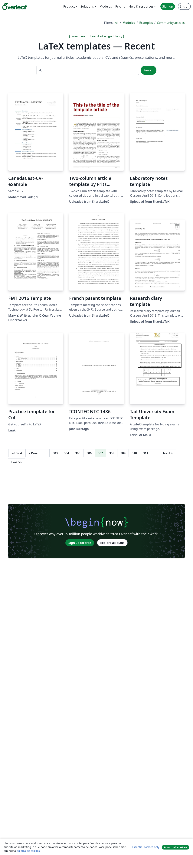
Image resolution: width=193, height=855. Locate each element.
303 (55, 453)
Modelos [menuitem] (106, 6)
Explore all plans (112, 543)
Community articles (171, 23)
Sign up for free (79, 543)
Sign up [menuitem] (167, 6)
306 (89, 453)
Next (168, 453)
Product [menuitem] (69, 6)
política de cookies (28, 851)
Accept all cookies (175, 847)
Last (16, 462)
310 (134, 453)
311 (145, 453)
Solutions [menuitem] (87, 6)
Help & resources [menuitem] (141, 6)
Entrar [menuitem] (184, 6)
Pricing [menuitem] (120, 6)
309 (123, 453)
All (116, 23)
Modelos (129, 23)
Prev (33, 453)
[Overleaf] (14, 6)
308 (111, 453)
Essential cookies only (145, 847)
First (16, 453)
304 (66, 453)
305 (77, 453)
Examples (146, 23)
